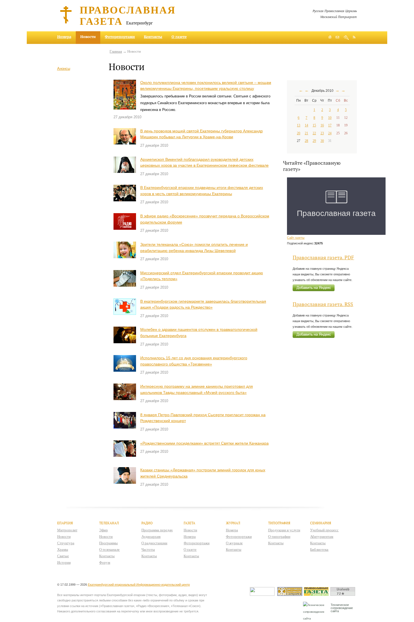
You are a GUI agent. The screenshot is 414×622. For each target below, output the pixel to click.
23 (322, 133)
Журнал (233, 523)
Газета (189, 523)
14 (306, 125)
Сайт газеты (295, 237)
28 (306, 141)
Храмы (62, 549)
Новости (64, 536)
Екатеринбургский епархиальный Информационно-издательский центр (139, 584)
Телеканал (109, 523)
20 (298, 133)
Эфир (103, 530)
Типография (279, 523)
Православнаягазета (128, 15)
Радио (147, 523)
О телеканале (109, 549)
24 (329, 133)
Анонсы (63, 68)
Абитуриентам (321, 536)
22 (314, 133)
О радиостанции (154, 543)
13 (298, 125)
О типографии (279, 536)
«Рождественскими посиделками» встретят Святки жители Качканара (204, 443)
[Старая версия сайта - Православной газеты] (317, 594)
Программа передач (157, 530)
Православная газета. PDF (323, 257)
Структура (65, 543)
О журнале (234, 543)
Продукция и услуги (284, 530)
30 (322, 141)
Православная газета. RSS (323, 304)
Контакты (153, 36)
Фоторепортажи (120, 36)
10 (329, 118)
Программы (108, 543)
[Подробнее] (124, 95)
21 (306, 133)
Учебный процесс (324, 530)
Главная (116, 51)
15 (314, 125)
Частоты (148, 549)
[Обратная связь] (337, 37)
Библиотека (319, 549)
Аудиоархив (151, 536)
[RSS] (354, 36)
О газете (179, 36)
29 (314, 141)
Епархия (65, 523)
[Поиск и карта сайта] (346, 37)
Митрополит (67, 530)
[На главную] (329, 37)
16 (322, 125)
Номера (64, 36)
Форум (104, 562)
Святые (63, 556)
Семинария (320, 523)
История (64, 562)
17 (329, 125)
